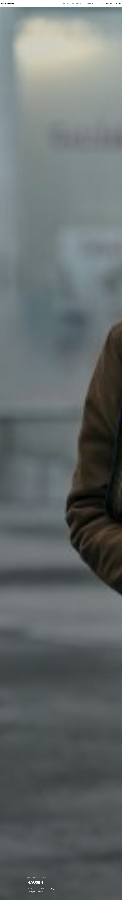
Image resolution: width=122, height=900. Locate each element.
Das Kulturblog (7, 4)
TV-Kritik (43, 877)
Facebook (90, 3)
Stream (35, 877)
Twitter (100, 3)
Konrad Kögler (50, 889)
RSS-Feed (109, 3)
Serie (30, 877)
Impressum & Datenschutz (73, 3)
